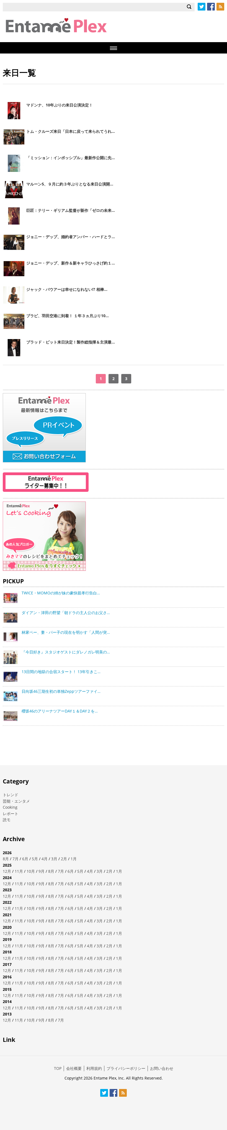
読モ (7, 819)
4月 (45, 858)
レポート (10, 813)
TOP (57, 1068)
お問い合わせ (161, 1068)
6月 (25, 858)
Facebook (211, 7)
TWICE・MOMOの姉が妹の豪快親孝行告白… (61, 592)
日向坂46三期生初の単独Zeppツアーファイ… (61, 691)
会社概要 (74, 1068)
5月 (35, 858)
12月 (7, 871)
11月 (19, 871)
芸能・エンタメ (16, 801)
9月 (41, 871)
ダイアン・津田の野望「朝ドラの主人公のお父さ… (66, 612)
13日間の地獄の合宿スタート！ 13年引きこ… (61, 671)
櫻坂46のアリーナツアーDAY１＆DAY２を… (60, 711)
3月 (54, 858)
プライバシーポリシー (126, 1068)
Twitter (201, 7)
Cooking (10, 807)
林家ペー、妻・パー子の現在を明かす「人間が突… (66, 632)
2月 (64, 858)
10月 (31, 871)
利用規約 (94, 1068)
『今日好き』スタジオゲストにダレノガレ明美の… (66, 652)
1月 (74, 858)
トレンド (10, 794)
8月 (6, 858)
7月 (15, 858)
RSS (220, 7)
